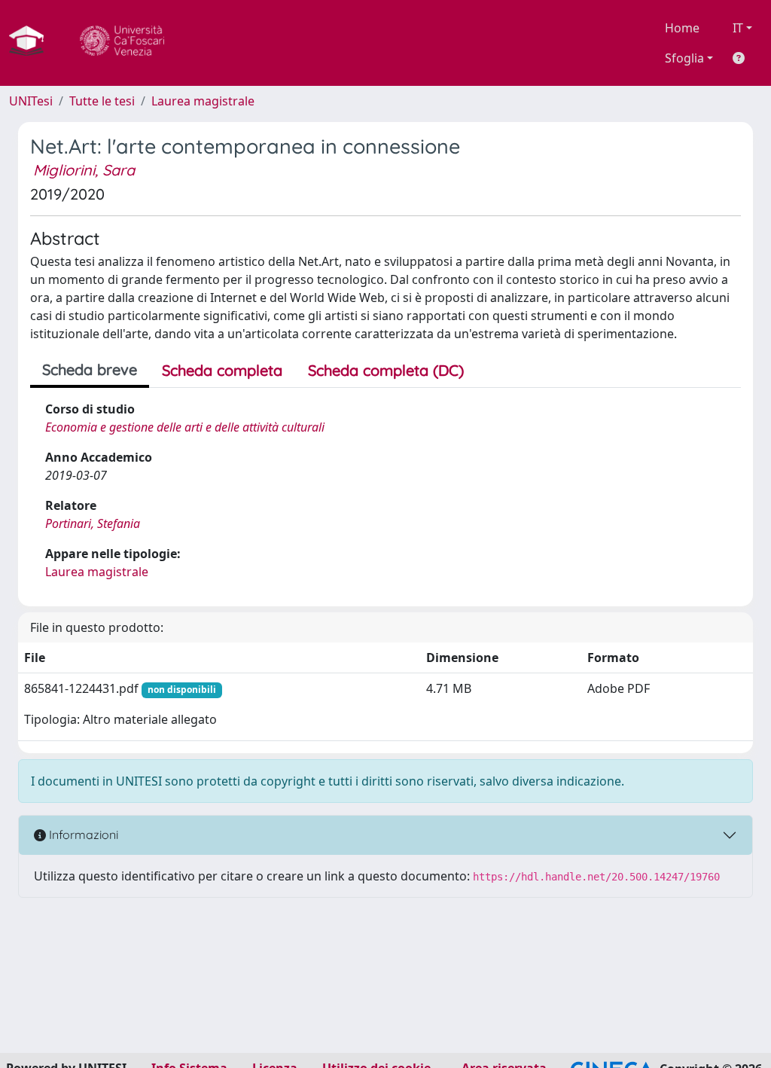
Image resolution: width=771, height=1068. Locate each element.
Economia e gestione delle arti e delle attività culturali (185, 427)
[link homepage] (32, 43)
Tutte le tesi (102, 101)
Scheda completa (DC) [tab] (386, 370)
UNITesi (31, 101)
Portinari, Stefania (92, 523)
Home (682, 28)
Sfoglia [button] (684, 58)
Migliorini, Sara (84, 169)
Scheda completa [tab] (222, 370)
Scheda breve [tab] (89, 369)
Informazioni (82, 834)
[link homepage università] (122, 43)
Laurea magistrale (202, 101)
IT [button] (738, 28)
